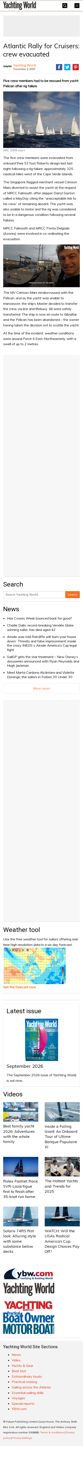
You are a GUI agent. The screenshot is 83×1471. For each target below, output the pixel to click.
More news (41, 688)
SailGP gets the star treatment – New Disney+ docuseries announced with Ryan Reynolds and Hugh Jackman (43, 661)
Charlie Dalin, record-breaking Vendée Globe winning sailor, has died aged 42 (40, 627)
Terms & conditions (52, 1432)
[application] (41, 265)
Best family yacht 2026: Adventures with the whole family (19, 1134)
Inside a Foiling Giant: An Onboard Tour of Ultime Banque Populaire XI (61, 1136)
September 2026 (25, 1066)
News (11, 609)
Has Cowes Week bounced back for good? (39, 618)
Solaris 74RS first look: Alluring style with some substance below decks (19, 1241)
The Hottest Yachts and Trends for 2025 (61, 1186)
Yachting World (24, 65)
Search (72, 594)
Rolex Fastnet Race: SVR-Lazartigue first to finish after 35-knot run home (20, 1189)
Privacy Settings (22, 1437)
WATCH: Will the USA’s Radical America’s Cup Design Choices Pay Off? (62, 1241)
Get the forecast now (19, 987)
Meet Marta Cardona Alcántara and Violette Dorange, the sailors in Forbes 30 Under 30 (40, 674)
